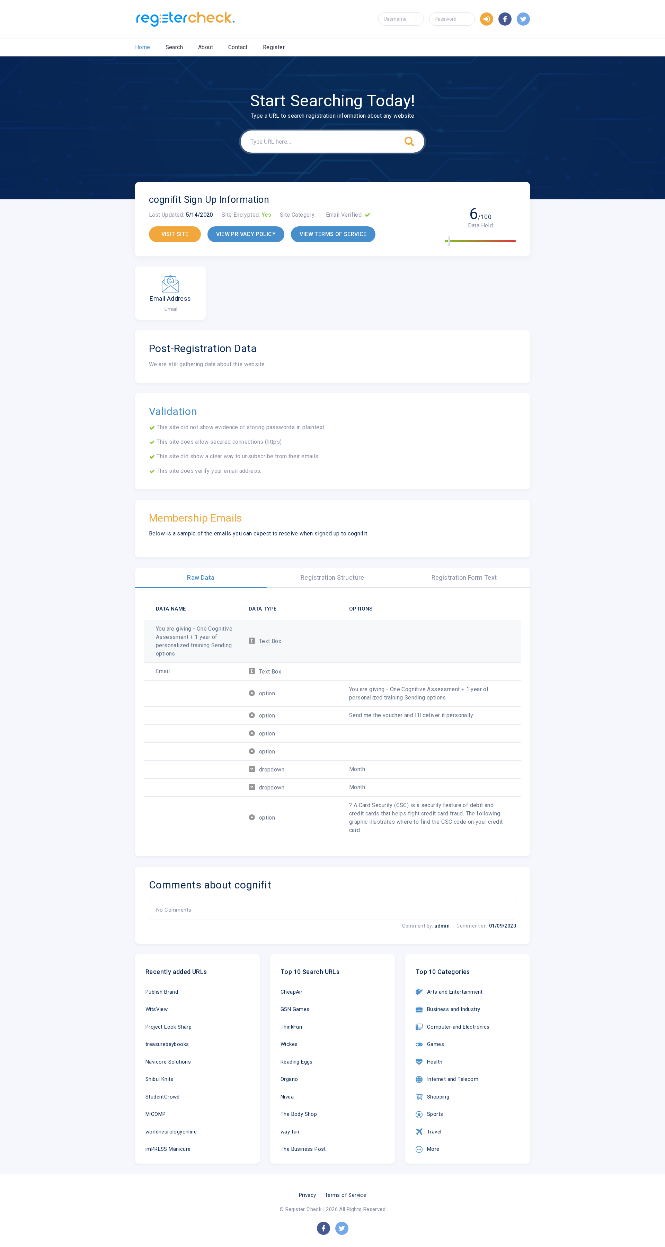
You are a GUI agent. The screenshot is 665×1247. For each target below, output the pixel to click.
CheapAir (291, 992)
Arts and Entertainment (455, 992)
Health (434, 1062)
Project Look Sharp (168, 1027)
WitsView (156, 1009)
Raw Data (200, 577)
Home (142, 47)
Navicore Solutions (168, 1062)
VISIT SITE (175, 234)
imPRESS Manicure (167, 1149)
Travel (434, 1132)
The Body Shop (299, 1114)
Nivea (287, 1097)
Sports (435, 1114)
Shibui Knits (159, 1079)
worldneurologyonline (171, 1132)
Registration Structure (332, 577)
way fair (290, 1132)
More (433, 1149)
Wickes (289, 1044)
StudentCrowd (162, 1097)
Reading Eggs (297, 1062)
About (205, 47)
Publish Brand (161, 992)
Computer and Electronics (458, 1027)
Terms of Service (345, 1195)
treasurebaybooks (167, 1044)
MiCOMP (155, 1114)
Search (174, 47)
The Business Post (303, 1149)
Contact (238, 47)
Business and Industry (453, 1009)
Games (435, 1044)
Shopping (438, 1097)
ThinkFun (291, 1027)
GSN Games (295, 1009)
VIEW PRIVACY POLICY (246, 234)
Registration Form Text (464, 577)
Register (274, 47)
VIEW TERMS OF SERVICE (333, 234)
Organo (289, 1079)
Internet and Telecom (452, 1079)
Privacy (307, 1195)
